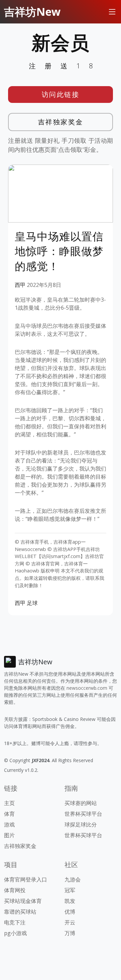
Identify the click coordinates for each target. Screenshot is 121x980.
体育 (9, 813)
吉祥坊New (32, 11)
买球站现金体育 (23, 901)
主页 (9, 803)
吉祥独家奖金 (60, 121)
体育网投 (15, 890)
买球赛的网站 (81, 803)
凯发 (70, 901)
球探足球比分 (81, 824)
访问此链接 (61, 94)
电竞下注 (15, 922)
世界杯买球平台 (83, 813)
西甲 (20, 285)
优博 (70, 911)
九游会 (73, 879)
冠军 (70, 890)
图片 (9, 835)
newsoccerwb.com (87, 688)
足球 (32, 603)
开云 (70, 922)
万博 (70, 933)
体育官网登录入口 (25, 879)
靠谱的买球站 (20, 911)
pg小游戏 (15, 933)
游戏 (9, 824)
